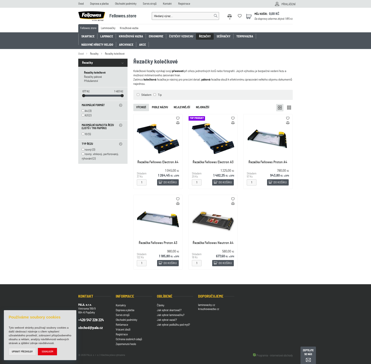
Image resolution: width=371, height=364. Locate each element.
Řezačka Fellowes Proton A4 (268, 162)
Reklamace (122, 324)
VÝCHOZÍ (141, 107)
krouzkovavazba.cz (208, 309)
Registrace (184, 3)
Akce (142, 44)
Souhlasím (47, 351)
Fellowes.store (88, 28)
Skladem (146, 94)
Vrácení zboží (123, 329)
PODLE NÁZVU (160, 107)
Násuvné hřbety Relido (97, 44)
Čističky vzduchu (181, 36)
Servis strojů (150, 3)
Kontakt (167, 3)
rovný (88, 149)
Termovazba (244, 36)
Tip (160, 94)
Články (160, 305)
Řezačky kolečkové (115, 53)
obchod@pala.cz (90, 328)
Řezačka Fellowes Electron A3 (213, 162)
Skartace (87, 36)
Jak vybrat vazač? (167, 319)
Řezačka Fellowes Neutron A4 (213, 243)
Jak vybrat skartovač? (169, 310)
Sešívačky (224, 36)
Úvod (81, 3)
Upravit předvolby (22, 351)
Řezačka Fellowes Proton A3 (158, 243)
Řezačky (205, 36)
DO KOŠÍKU (170, 182)
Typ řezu (87, 144)
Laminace (106, 36)
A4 (86, 110)
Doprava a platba (99, 3)
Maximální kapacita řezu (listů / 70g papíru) (98, 127)
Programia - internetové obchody (274, 355)
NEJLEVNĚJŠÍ (182, 107)
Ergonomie (156, 36)
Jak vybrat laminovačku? (170, 315)
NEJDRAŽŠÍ (202, 107)
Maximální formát (93, 105)
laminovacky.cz (206, 305)
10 (86, 134)
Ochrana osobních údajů (129, 339)
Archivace (126, 44)
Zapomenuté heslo (126, 344)
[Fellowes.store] (92, 15)
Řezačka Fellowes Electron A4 (157, 162)
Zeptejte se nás (308, 352)
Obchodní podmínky (125, 3)
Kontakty (121, 305)
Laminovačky (108, 28)
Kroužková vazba (129, 28)
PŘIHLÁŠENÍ (289, 4)
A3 (86, 115)
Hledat (216, 16)
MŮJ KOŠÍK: (261, 14)
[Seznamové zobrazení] (289, 107)
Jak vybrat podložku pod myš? (173, 324)
